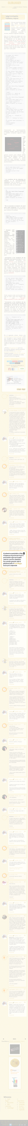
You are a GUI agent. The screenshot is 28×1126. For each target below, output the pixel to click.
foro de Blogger (18, 563)
